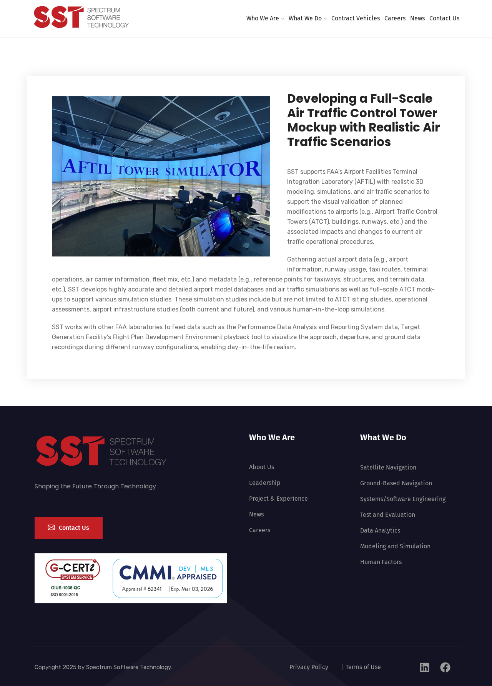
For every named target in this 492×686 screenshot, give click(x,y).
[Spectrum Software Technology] (82, 18)
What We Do (305, 18)
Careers (395, 18)
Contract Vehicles (355, 18)
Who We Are (262, 18)
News (417, 18)
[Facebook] (445, 667)
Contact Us (444, 18)
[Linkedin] (424, 667)
